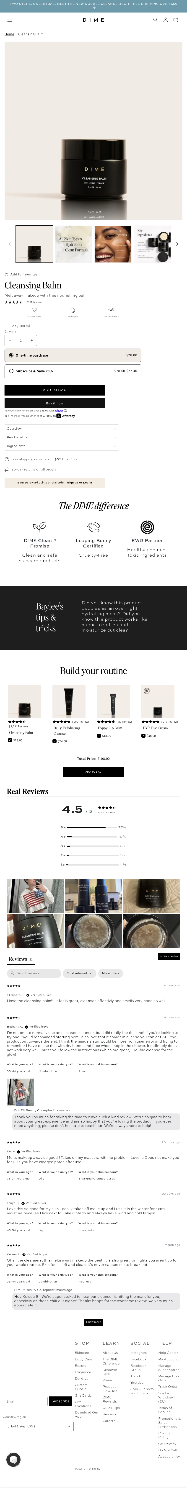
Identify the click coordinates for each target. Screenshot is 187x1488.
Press (107, 1380)
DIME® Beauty (92, 1468)
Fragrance (83, 1372)
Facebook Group (138, 1368)
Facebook (138, 1359)
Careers (109, 1421)
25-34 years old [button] (18, 1178)
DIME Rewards (110, 1399)
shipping (26, 459)
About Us (110, 1352)
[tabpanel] (93, 1149)
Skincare (82, 1352)
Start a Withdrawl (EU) (166, 1397)
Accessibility (169, 1456)
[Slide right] (177, 244)
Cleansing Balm (31, 34)
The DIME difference (93, 505)
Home (9, 34)
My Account (168, 1359)
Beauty (80, 1365)
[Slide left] (10, 244)
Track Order (167, 1386)
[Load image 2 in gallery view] (73, 244)
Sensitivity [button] (86, 1230)
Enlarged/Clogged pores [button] (96, 1178)
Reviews (109, 1414)
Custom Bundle (81, 1387)
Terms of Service (165, 1410)
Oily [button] (41, 1178)
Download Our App (86, 1414)
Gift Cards (83, 1395)
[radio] (73, 355)
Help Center (168, 1352)
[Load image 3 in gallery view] (113, 244)
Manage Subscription (168, 1368)
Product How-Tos (110, 1389)
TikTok (135, 1376)
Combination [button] (48, 1071)
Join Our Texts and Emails (142, 1391)
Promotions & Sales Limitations (169, 1423)
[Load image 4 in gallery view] (152, 244)
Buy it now (54, 403)
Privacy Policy (164, 1435)
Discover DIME (110, 1372)
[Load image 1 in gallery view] (34, 244)
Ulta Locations (83, 1404)
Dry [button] (41, 1230)
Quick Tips (111, 1408)
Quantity (10, 331)
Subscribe (61, 1401)
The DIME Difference (111, 1361)
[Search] (156, 20)
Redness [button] (84, 1281)
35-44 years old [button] (18, 1071)
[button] (10, 20)
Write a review (169, 956)
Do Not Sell (167, 1450)
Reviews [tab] (21, 958)
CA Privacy (167, 1444)
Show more (93, 1322)
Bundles (81, 1378)
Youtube (136, 1382)
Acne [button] (82, 1071)
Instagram (138, 1352)
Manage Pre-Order (168, 1378)
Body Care (83, 1359)
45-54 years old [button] (18, 1230)
